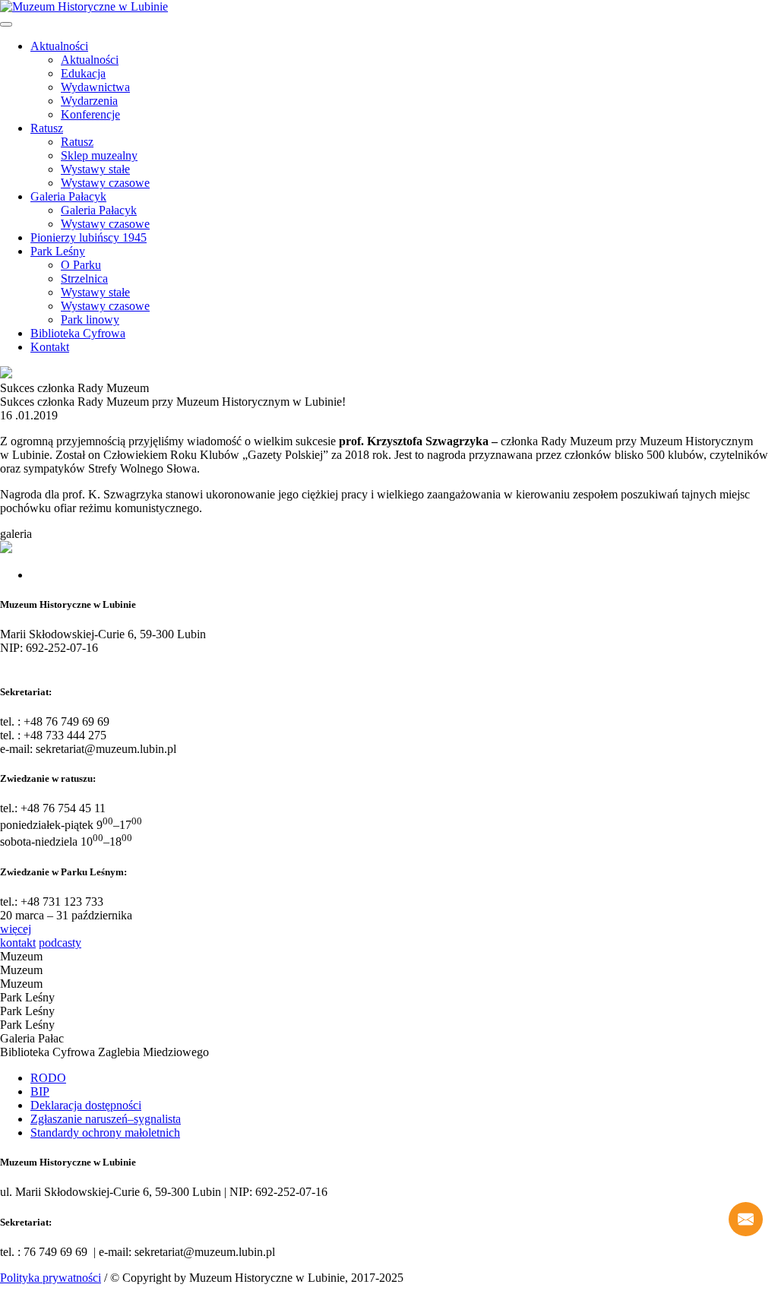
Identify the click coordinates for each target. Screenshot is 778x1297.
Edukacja (83, 73)
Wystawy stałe (95, 169)
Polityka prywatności (50, 1277)
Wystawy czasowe (105, 182)
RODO (48, 1077)
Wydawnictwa (95, 87)
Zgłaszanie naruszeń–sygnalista (105, 1118)
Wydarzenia (89, 100)
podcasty (60, 942)
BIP (39, 1091)
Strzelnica (84, 278)
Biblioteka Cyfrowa (77, 333)
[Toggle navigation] (6, 24)
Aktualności (59, 46)
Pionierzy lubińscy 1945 (88, 237)
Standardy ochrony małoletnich (105, 1132)
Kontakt (49, 346)
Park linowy (90, 319)
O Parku (81, 264)
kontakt (18, 942)
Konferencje (90, 114)
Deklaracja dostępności (85, 1105)
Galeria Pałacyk (68, 196)
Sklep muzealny (99, 155)
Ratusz (46, 128)
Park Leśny (57, 251)
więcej (15, 928)
